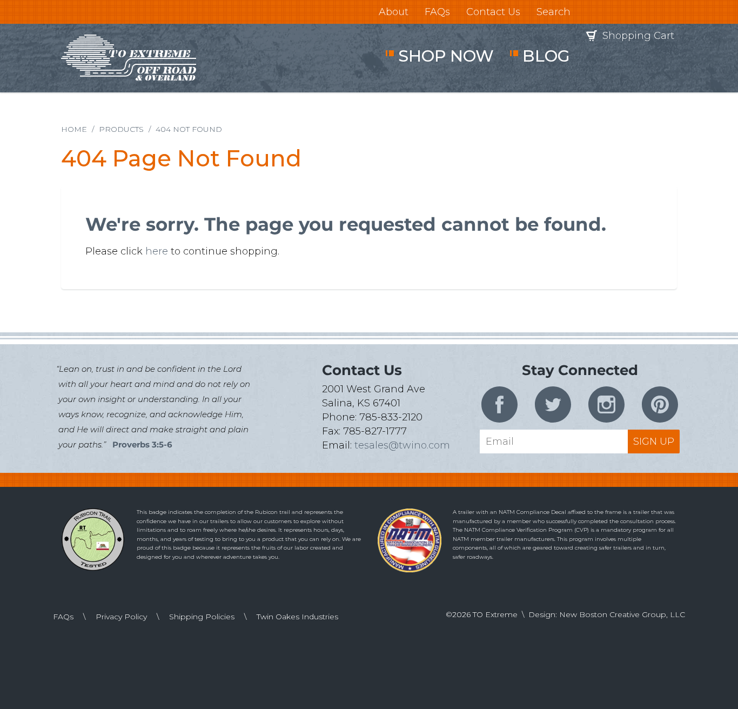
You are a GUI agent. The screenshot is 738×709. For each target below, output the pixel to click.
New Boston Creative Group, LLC (622, 614)
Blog (546, 56)
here (156, 251)
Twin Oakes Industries (297, 616)
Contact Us (493, 12)
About (393, 12)
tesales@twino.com (402, 445)
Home (74, 129)
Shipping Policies (201, 616)
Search (553, 12)
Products (121, 129)
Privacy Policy (121, 616)
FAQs (437, 12)
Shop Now (446, 56)
